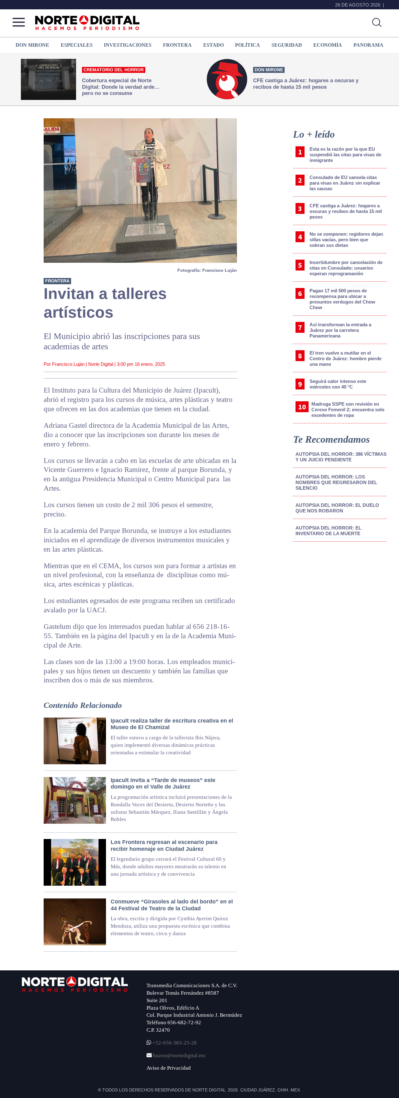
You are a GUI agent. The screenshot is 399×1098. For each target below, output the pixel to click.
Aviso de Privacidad (169, 1068)
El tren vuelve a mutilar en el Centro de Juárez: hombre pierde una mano (346, 358)
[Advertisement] (340, 598)
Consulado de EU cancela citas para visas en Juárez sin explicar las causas (345, 183)
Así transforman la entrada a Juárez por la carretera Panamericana (340, 330)
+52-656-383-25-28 (174, 1043)
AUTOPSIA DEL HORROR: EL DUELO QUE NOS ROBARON (337, 507)
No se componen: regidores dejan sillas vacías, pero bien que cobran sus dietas (346, 239)
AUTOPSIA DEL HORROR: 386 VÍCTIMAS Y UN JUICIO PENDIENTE (341, 456)
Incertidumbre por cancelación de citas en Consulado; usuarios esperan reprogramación (346, 268)
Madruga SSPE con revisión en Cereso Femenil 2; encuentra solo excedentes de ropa (347, 409)
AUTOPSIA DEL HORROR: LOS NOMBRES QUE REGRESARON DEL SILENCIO (336, 482)
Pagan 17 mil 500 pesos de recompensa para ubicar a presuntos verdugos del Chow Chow (342, 299)
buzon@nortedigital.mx (179, 1055)
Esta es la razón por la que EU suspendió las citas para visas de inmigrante (345, 154)
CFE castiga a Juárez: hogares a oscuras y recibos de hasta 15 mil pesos (346, 211)
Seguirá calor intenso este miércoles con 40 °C (338, 384)
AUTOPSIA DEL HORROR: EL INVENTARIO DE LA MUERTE (328, 530)
